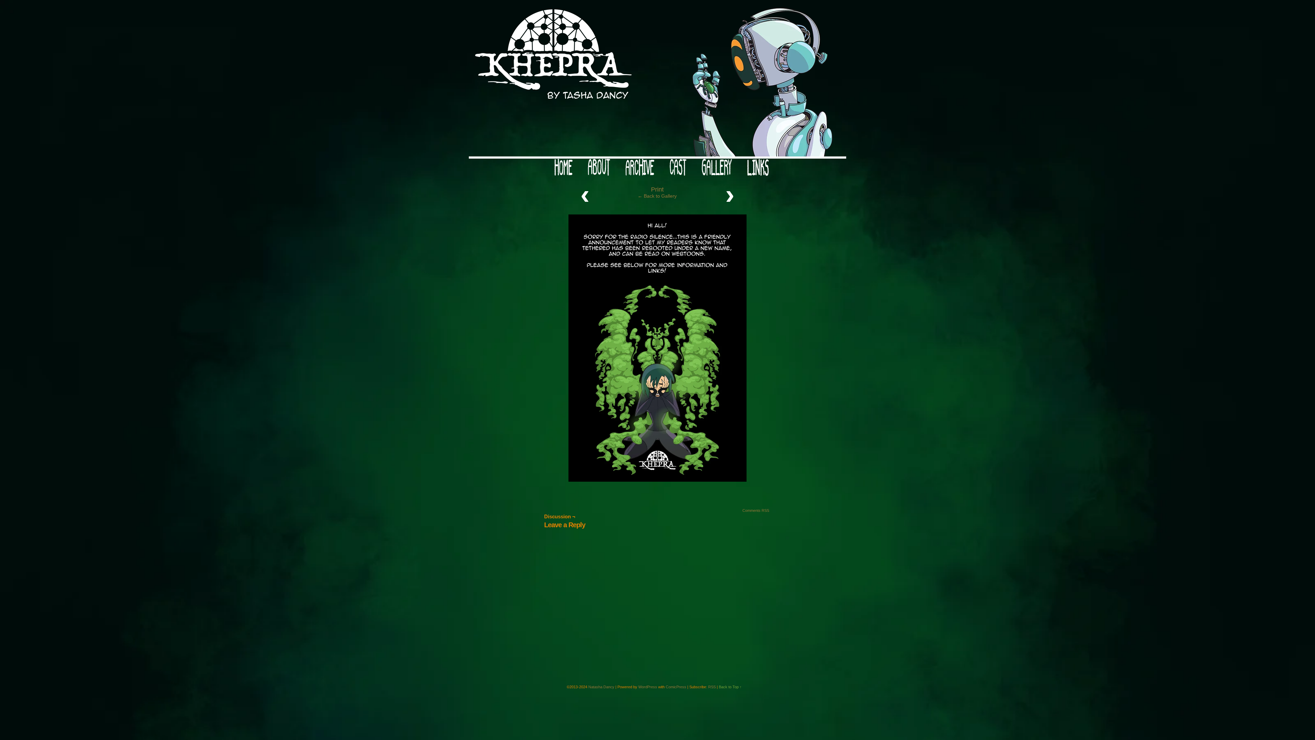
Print (657, 189)
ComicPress (676, 687)
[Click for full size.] (657, 480)
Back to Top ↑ (730, 687)
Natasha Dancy (601, 687)
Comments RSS (755, 510)
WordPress (647, 687)
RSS (712, 687)
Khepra (657, 81)
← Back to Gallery (657, 196)
